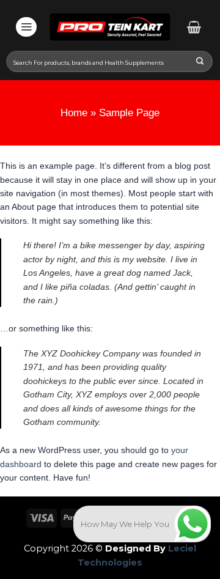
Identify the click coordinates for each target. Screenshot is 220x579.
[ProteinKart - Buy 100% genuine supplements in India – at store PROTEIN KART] (110, 27)
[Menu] (26, 27)
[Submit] (200, 62)
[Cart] (194, 27)
